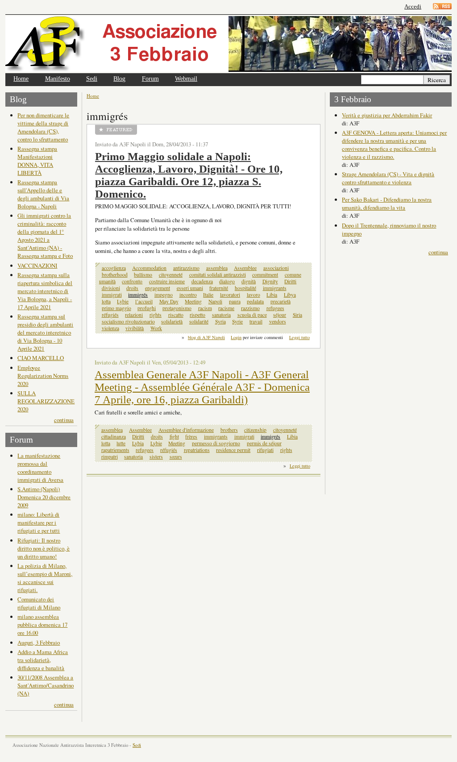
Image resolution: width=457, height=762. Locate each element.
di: (345, 123)
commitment (265, 274)
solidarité (198, 321)
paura (235, 301)
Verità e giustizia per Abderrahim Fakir (387, 115)
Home (21, 78)
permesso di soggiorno (216, 443)
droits (132, 288)
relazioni (134, 314)
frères (191, 436)
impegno (163, 294)
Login (236, 337)
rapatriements (115, 450)
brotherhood (115, 274)
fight (174, 436)
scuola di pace (252, 314)
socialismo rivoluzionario (128, 321)
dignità (248, 281)
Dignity (270, 281)
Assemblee (245, 268)
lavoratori (230, 294)
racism (205, 308)
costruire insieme (167, 281)
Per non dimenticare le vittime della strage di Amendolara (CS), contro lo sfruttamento (43, 127)
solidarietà (172, 321)
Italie (208, 294)
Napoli (215, 301)
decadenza (202, 281)
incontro (188, 294)
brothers (229, 430)
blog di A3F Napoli (206, 337)
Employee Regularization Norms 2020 (42, 376)
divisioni (111, 288)
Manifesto (57, 78)
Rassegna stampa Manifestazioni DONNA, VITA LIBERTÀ (37, 161)
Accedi (412, 6)
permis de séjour (264, 443)
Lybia (138, 443)
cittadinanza (113, 436)
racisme (226, 308)
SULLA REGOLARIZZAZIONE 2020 (46, 401)
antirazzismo (186, 268)
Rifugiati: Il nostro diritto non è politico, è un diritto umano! (43, 548)
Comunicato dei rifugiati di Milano (38, 603)
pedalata (255, 301)
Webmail (186, 78)
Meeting (193, 301)
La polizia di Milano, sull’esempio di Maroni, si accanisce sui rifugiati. (44, 578)
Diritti (290, 281)
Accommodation (149, 268)
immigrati (112, 294)
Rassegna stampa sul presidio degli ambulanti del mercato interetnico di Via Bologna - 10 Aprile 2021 (45, 332)
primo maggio (116, 308)
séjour (279, 314)
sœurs (176, 456)
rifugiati (265, 450)
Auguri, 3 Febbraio (38, 642)
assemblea (217, 268)
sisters (156, 456)
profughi (146, 308)
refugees (275, 308)
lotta (106, 301)
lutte (120, 443)
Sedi (91, 78)
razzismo (250, 308)
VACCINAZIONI (37, 265)
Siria (297, 314)
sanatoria (221, 314)
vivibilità (134, 328)
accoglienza (114, 268)
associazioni (276, 268)
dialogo (227, 281)
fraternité (218, 288)
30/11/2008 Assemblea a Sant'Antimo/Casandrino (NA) (45, 685)
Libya (290, 294)
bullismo (143, 274)
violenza (110, 328)
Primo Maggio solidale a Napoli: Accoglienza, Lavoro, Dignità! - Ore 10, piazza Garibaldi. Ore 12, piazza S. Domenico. (189, 175)
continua (64, 420)
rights (156, 314)
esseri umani (190, 288)
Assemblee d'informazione (186, 430)
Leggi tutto (299, 337)
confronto (132, 281)
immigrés (138, 294)
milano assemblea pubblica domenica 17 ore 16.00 (42, 625)
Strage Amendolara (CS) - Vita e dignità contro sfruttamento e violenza (388, 178)
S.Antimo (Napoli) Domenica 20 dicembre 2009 (44, 497)
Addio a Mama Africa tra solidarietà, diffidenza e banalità (42, 660)
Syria (220, 321)
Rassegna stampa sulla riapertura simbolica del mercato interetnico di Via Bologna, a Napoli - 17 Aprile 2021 (44, 291)
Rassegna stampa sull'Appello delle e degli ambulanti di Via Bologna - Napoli (43, 194)
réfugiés (110, 314)
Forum (150, 78)
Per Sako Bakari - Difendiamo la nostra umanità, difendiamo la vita (387, 203)
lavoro (253, 294)
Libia (271, 294)
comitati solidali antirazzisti (217, 274)
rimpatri (109, 456)
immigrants (275, 288)
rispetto (197, 314)
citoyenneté (171, 274)
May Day (169, 301)
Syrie (237, 321)
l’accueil (144, 301)
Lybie (123, 301)
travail (255, 321)
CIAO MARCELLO (40, 358)
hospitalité (245, 288)
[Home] (116, 44)
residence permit (233, 450)
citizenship (255, 430)
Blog (119, 78)
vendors (277, 321)
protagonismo (176, 308)
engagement (157, 288)
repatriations (197, 450)
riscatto (175, 314)
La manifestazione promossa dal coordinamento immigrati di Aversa (40, 467)
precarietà (280, 301)
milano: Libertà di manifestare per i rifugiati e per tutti (38, 522)
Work (156, 328)
